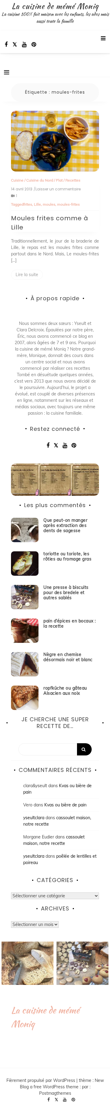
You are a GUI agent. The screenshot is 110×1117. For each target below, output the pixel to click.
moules (49, 204)
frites (28, 204)
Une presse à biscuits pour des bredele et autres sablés (66, 592)
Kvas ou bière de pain (65, 805)
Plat (59, 180)
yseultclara (33, 817)
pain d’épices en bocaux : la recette (69, 623)
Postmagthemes (55, 1093)
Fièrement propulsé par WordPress (41, 1080)
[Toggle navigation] (6, 72)
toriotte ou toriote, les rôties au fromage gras (67, 556)
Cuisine (17, 180)
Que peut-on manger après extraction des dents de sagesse (65, 525)
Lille (37, 204)
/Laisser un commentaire (57, 189)
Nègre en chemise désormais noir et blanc (68, 657)
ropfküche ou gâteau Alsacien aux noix (65, 690)
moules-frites (68, 204)
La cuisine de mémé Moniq (55, 6)
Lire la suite (27, 274)
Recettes (72, 180)
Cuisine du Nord (39, 180)
